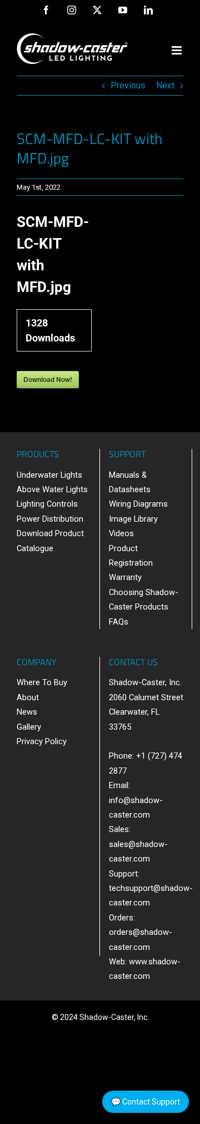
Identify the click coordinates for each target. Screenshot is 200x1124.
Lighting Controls (47, 504)
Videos (121, 533)
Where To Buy (42, 682)
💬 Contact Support (145, 1101)
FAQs (118, 622)
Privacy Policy (42, 741)
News (27, 712)
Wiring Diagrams (138, 504)
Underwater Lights (49, 475)
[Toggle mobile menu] (177, 50)
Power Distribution (50, 519)
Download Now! (47, 379)
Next (165, 85)
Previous (128, 85)
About (28, 697)
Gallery (29, 727)
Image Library (133, 519)
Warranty (125, 577)
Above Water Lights (52, 489)
